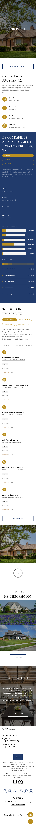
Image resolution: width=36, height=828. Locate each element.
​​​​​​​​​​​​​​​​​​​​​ (18, 770)
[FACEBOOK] (5, 791)
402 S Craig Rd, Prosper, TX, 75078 (11, 442)
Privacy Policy (26, 815)
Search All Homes (18, 66)
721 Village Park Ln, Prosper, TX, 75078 (12, 387)
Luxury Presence (18, 804)
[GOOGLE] (31, 791)
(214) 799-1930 (10, 747)
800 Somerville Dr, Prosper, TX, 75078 (12, 414)
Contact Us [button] (18, 714)
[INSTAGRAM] (10, 791)
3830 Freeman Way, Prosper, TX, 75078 (12, 469)
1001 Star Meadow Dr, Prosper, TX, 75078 (13, 497)
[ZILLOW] (21, 791)
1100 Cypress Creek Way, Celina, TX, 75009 (13, 360)
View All (18, 657)
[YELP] (26, 791)
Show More (18, 518)
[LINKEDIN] (15, 791)
